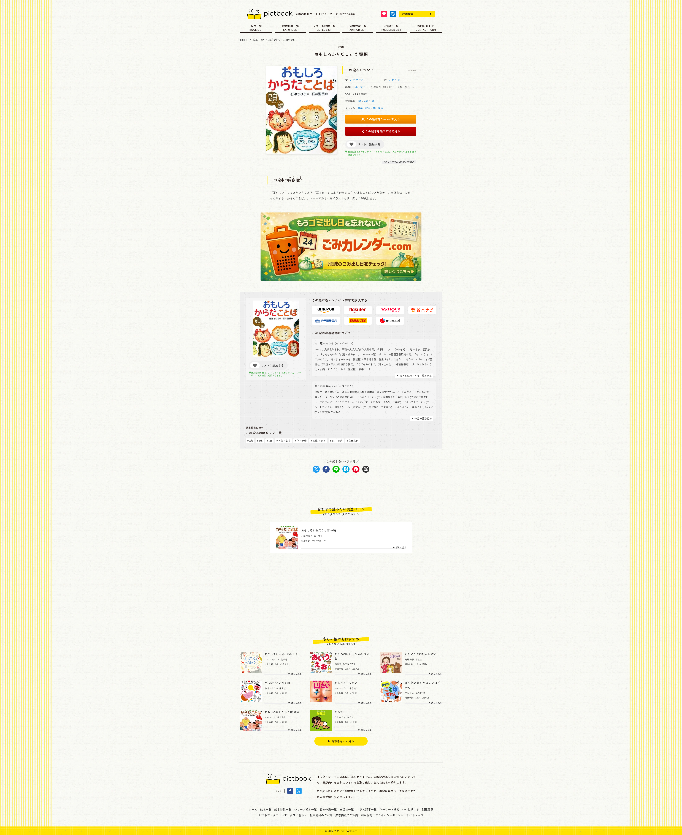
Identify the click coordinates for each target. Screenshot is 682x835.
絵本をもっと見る (342, 741)
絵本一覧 (256, 26)
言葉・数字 (364, 108)
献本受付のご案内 (321, 815)
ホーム (253, 809)
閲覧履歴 (427, 809)
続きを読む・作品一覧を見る (416, 375)
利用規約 (366, 815)
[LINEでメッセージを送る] (336, 469)
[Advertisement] (341, 595)
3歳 (359, 101)
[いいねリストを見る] (384, 14)
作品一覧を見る (423, 418)
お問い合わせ (425, 26)
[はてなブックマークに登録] (346, 469)
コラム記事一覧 (367, 809)
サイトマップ (414, 815)
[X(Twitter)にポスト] (316, 469)
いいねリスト (410, 809)
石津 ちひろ (356, 80)
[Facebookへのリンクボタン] (290, 791)
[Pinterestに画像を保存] (355, 469)
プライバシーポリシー (389, 815)
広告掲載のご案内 (346, 815)
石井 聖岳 (394, 80)
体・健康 (378, 108)
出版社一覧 (391, 26)
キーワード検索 (389, 809)
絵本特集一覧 (290, 26)
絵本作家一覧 (357, 26)
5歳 (372, 101)
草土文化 (360, 87)
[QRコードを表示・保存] (365, 469)
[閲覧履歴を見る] (393, 14)
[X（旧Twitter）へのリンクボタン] (299, 791)
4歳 (366, 101)
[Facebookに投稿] (326, 469)
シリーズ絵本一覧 (324, 26)
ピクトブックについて (273, 815)
